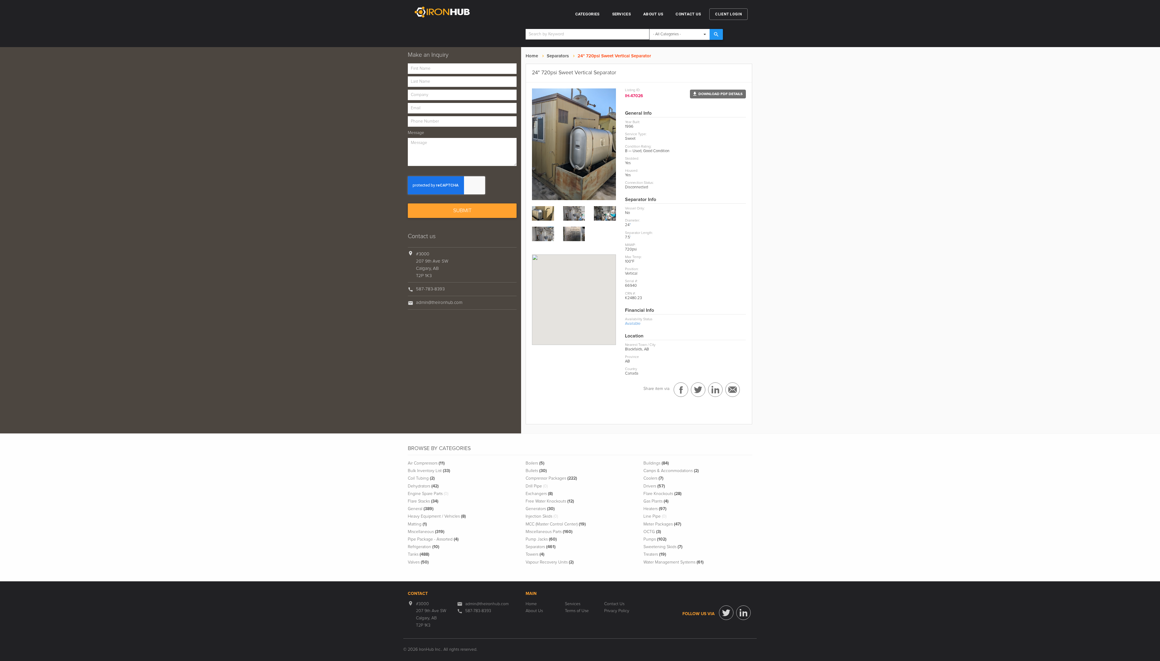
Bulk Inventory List (429, 471)
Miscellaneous (426, 532)
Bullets (536, 471)
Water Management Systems (673, 562)
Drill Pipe (537, 486)
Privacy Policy (616, 611)
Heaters (654, 509)
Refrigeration (423, 547)
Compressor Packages (551, 478)
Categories (587, 14)
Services (621, 14)
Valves (418, 562)
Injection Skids (542, 516)
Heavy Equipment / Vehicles (437, 516)
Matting (417, 524)
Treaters (654, 554)
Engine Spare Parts (428, 494)
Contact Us (688, 14)
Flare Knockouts (662, 494)
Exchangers (539, 494)
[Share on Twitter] (698, 389)
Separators (558, 56)
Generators (540, 509)
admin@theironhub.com (439, 302)
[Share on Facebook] (681, 389)
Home (532, 56)
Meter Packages (662, 524)
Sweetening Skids (662, 547)
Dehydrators (423, 486)
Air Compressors (426, 463)
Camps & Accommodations (671, 471)
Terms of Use (577, 611)
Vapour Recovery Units (550, 562)
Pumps (654, 539)
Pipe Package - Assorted (433, 539)
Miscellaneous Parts (549, 532)
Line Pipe (654, 516)
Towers (535, 554)
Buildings (656, 463)
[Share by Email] (732, 389)
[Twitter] (726, 612)
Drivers (654, 486)
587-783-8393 (430, 289)
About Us (653, 14)
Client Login (728, 14)
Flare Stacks (423, 501)
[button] (718, 94)
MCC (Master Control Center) (556, 524)
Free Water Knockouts (550, 501)
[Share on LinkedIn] (715, 389)
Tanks (418, 554)
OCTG (652, 532)
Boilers (535, 463)
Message (416, 133)
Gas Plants (656, 501)
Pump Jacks (541, 539)
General (420, 509)
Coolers (653, 478)
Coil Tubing (421, 478)
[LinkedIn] (743, 612)
